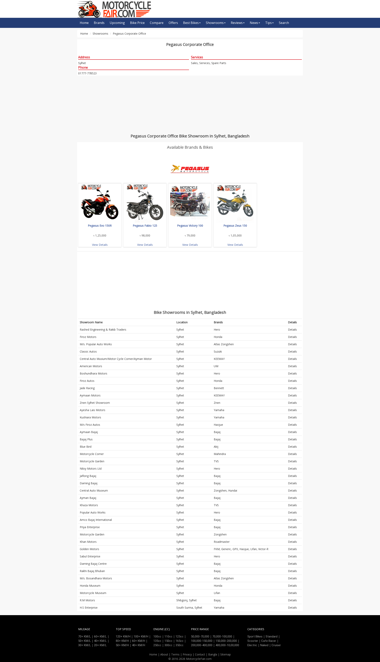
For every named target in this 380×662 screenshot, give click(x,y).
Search (284, 23)
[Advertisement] (190, 104)
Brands (99, 23)
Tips (268, 23)
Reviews (237, 23)
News (254, 23)
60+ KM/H (138, 641)
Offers (173, 23)
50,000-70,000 (200, 636)
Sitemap (225, 654)
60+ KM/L (100, 636)
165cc (179, 641)
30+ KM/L (84, 645)
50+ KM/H (122, 645)
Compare (156, 23)
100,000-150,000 (201, 641)
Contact (200, 654)
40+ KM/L (100, 641)
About (164, 654)
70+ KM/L (84, 636)
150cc (168, 641)
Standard (271, 636)
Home (84, 23)
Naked (264, 645)
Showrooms (215, 23)
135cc (157, 641)
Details (292, 329)
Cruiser (276, 645)
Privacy (187, 654)
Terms (175, 654)
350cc (179, 645)
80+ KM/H (122, 641)
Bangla (212, 654)
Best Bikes (191, 23)
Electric (252, 645)
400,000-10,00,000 (227, 645)
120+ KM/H (123, 636)
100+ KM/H (141, 636)
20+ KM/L (100, 645)
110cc (168, 636)
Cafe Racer (268, 641)
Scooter (252, 641)
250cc (157, 645)
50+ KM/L (84, 641)
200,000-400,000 (201, 645)
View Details (100, 245)
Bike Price (137, 23)
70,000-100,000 (222, 636)
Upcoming (117, 23)
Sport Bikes (254, 636)
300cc (168, 645)
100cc (157, 636)
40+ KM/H (138, 645)
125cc (179, 636)
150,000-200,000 (226, 641)
